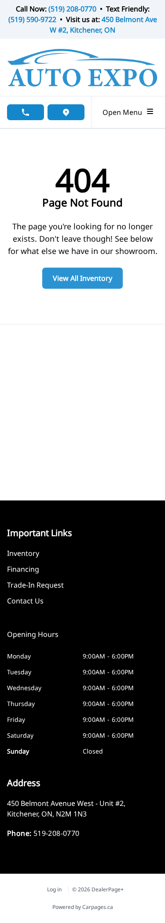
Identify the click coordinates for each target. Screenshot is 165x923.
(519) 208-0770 (72, 9)
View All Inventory (82, 278)
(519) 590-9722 (32, 19)
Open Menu (124, 112)
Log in (54, 889)
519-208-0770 (56, 833)
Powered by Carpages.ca (82, 907)
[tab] (33, 638)
